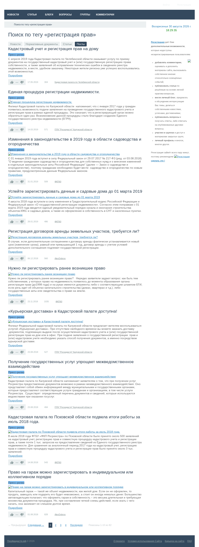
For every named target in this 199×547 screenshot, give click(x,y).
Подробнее (15, 75)
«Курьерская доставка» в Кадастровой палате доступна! (62, 311)
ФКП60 (58, 181)
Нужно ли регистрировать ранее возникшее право (56, 268)
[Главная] (7, 24)
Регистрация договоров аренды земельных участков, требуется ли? (73, 231)
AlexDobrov (60, 258)
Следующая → (36, 525)
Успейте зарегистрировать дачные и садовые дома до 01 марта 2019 (75, 191)
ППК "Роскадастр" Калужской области (73, 129)
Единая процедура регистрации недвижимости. (54, 92)
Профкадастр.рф (16, 541)
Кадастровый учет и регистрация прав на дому (53, 48)
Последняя (76, 525)
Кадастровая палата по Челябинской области (77, 82)
